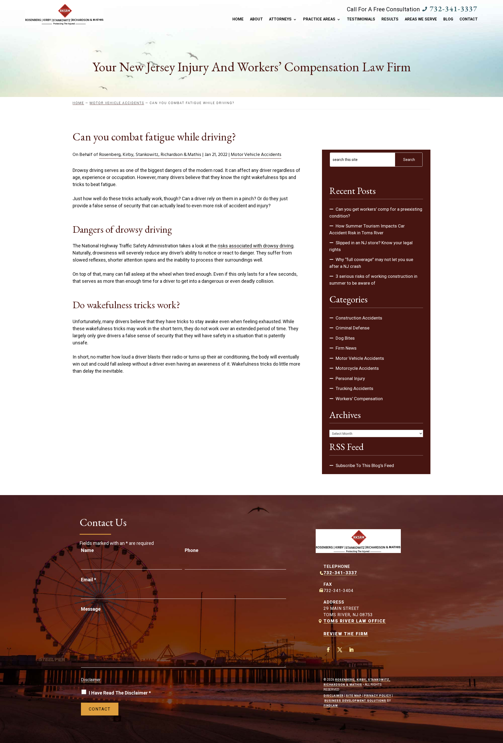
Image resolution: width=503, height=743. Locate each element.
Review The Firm (346, 633)
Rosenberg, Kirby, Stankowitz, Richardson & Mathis (150, 155)
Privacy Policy (377, 695)
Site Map (354, 695)
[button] (498, 705)
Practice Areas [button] (319, 19)
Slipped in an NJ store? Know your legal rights (371, 246)
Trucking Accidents (354, 388)
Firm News (346, 348)
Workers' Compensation (359, 398)
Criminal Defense (352, 327)
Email (88, 579)
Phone (191, 550)
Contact (469, 19)
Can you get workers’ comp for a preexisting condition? (375, 213)
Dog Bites (345, 338)
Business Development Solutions (355, 700)
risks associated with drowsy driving (255, 245)
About (256, 19)
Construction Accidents (359, 318)
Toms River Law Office (355, 621)
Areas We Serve (421, 19)
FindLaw (331, 705)
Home (238, 19)
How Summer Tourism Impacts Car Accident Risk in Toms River (367, 229)
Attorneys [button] (280, 19)
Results (389, 19)
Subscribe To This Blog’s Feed (365, 465)
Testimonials (361, 19)
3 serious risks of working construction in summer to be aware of (373, 280)
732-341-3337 (453, 8)
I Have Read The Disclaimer (120, 693)
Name (87, 550)
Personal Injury (350, 378)
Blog (448, 19)
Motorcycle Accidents (357, 368)
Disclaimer (91, 679)
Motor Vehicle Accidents (256, 155)
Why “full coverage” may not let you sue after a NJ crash (371, 263)
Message (91, 609)
